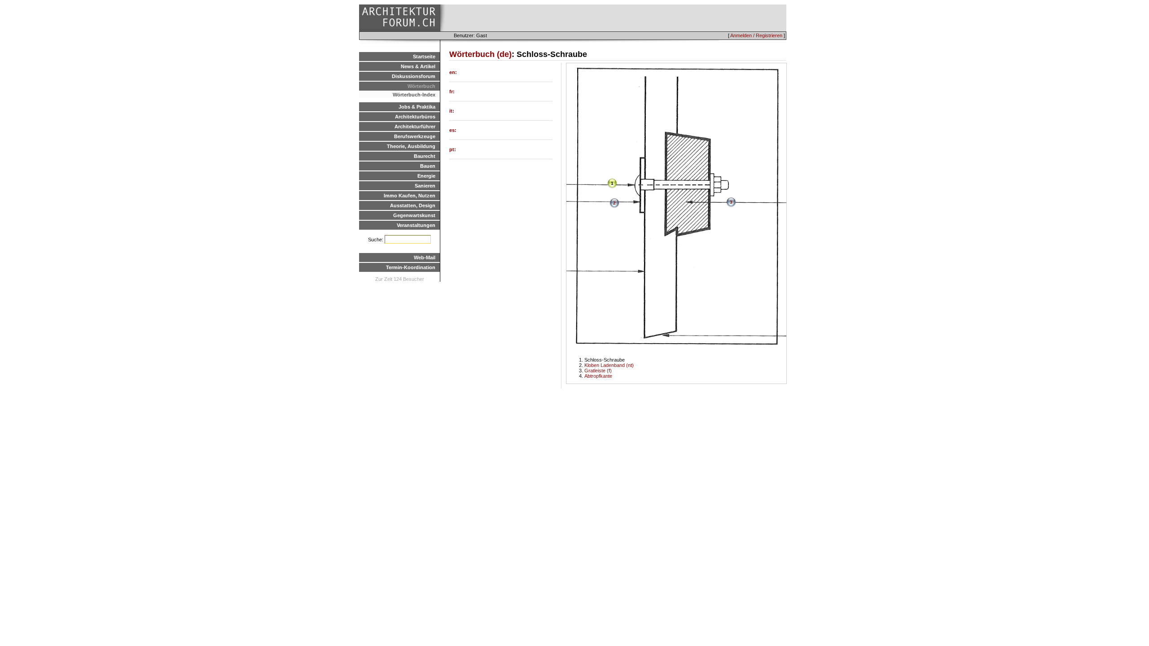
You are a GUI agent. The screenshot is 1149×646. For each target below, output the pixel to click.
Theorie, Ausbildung (411, 146)
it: (451, 110)
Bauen (427, 166)
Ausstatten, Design (412, 205)
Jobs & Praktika (417, 106)
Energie (426, 176)
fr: (452, 91)
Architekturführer (415, 126)
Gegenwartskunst (414, 215)
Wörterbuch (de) (480, 54)
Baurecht (424, 156)
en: (453, 72)
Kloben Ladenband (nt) (609, 365)
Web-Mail (424, 257)
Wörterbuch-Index (414, 94)
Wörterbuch (421, 86)
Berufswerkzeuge (414, 136)
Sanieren (425, 185)
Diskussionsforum (413, 76)
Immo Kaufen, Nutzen (409, 195)
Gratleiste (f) (598, 370)
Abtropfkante (598, 376)
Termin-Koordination (410, 267)
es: (452, 130)
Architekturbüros (415, 116)
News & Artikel (418, 66)
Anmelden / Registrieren (756, 35)
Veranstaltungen (416, 225)
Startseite (424, 56)
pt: (452, 149)
